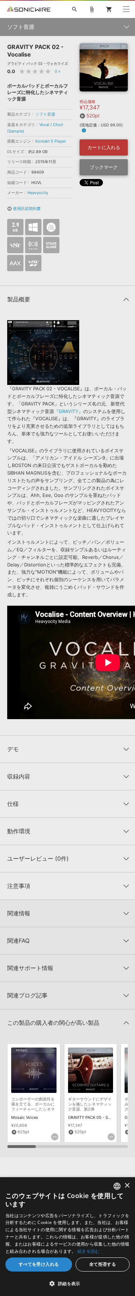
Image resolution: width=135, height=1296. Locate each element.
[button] (67, 1283)
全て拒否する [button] (102, 1264)
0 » (57, 71)
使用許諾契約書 (24, 208)
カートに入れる (103, 147)
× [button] (127, 1185)
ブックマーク (104, 167)
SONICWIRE (28, 9)
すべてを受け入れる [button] (39, 1264)
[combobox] (117, 1186)
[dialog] (67, 1236)
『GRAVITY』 (68, 411)
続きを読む (88, 1251)
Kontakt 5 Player (50, 141)
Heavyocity (37, 192)
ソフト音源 (45, 114)
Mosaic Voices (24, 1117)
